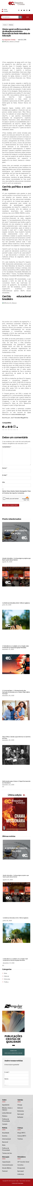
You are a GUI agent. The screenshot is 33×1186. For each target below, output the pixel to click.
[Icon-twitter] (21, 10)
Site (3, 482)
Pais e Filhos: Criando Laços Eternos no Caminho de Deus (16, 737)
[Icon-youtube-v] (24, 10)
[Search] (20, 17)
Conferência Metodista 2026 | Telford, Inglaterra (16, 603)
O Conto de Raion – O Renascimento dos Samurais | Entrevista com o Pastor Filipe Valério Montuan (16, 692)
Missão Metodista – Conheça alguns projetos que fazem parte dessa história (16, 559)
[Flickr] (29, 10)
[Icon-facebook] (19, 10)
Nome (4, 468)
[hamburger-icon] (27, 17)
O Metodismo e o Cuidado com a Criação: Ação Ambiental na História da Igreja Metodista (15, 646)
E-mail (4, 475)
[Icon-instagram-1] (27, 10)
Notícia (11, 25)
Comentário (6, 447)
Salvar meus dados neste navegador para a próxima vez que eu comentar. (16, 492)
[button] (3, 428)
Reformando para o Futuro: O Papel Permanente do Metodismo (16, 782)
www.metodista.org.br (18, 414)
